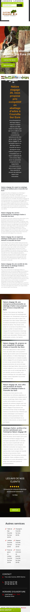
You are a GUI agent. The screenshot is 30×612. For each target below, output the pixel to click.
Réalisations (8, 65)
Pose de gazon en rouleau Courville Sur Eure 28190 (9, 556)
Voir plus (15, 510)
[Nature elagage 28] (9, 13)
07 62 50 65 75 (18, 1)
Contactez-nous (9, 60)
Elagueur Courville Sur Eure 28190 (18, 543)
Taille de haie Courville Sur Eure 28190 (9, 533)
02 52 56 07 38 (7, 1)
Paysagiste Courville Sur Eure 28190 (19, 532)
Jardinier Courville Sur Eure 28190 (9, 543)
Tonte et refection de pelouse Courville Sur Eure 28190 (18, 556)
